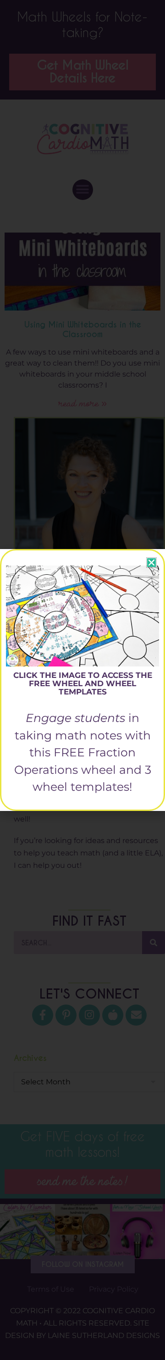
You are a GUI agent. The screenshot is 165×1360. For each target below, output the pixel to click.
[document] (82, 680)
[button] (151, 562)
